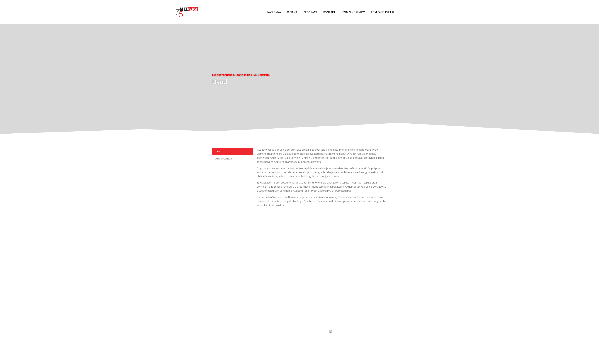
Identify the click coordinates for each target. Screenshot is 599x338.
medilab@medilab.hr (268, 291)
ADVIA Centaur (224, 158)
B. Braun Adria (309, 309)
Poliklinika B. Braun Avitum (315, 306)
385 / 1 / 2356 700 (277, 300)
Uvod (218, 151)
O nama (292, 12)
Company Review (353, 12)
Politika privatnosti (355, 291)
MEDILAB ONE (308, 302)
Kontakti (329, 12)
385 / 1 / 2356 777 (277, 297)
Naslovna (274, 12)
